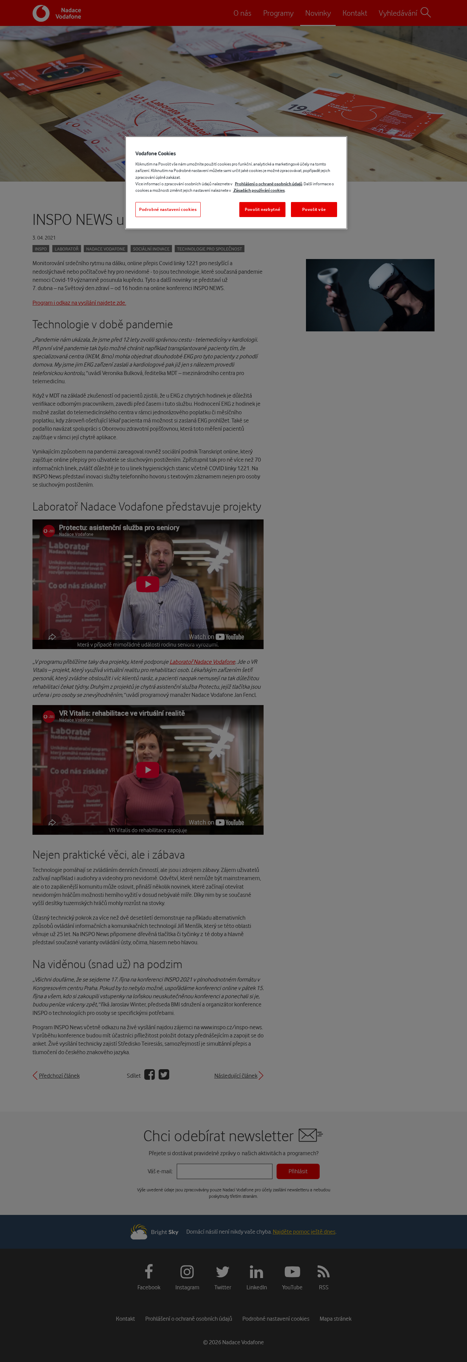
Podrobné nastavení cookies (168, 209)
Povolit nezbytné (262, 209)
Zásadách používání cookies (259, 190)
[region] (236, 182)
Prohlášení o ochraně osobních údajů (268, 183)
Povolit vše (313, 209)
